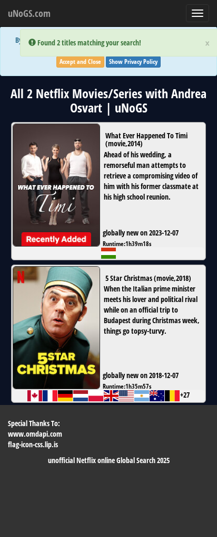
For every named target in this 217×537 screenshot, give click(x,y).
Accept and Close (80, 61)
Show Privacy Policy (133, 61)
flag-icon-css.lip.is (33, 444)
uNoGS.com (29, 13)
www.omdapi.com (35, 434)
